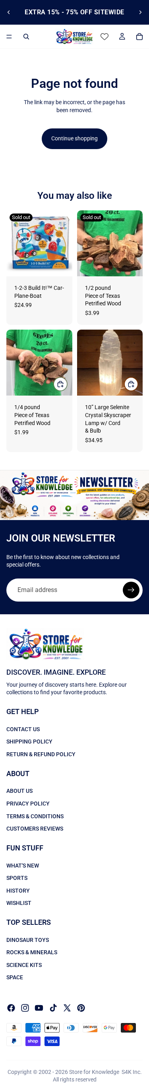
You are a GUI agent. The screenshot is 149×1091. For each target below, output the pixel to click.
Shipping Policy (29, 741)
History (18, 890)
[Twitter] (67, 1008)
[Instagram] (25, 1008)
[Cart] (139, 36)
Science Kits (24, 965)
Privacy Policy (28, 803)
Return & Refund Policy (40, 754)
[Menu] (9, 36)
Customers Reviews (34, 828)
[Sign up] (131, 590)
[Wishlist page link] (104, 37)
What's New (22, 865)
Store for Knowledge (94, 1072)
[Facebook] (11, 1008)
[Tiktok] (53, 1008)
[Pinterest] (81, 1008)
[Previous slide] (8, 12)
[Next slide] (140, 12)
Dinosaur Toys (27, 939)
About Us (19, 791)
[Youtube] (39, 1008)
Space (14, 977)
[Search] (26, 36)
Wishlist (18, 903)
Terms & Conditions (35, 816)
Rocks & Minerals (31, 952)
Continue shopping (74, 138)
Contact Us (23, 729)
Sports (16, 878)
